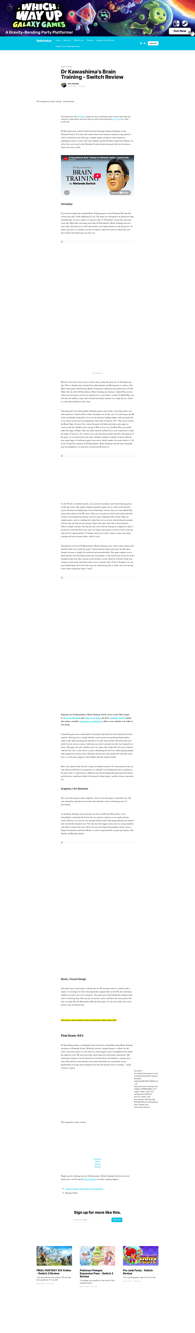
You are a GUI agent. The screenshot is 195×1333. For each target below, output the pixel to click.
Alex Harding (73, 84)
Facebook (97, 1159)
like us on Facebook (71, 717)
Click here (116, 119)
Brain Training (66, 67)
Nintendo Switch (117, 717)
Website (97, 1164)
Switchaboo (44, 41)
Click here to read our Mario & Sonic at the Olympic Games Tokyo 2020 (88, 1020)
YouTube (97, 1167)
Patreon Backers (90, 1179)
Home (58, 40)
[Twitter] (144, 43)
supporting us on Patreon (90, 721)
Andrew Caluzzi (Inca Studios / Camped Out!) (84, 1188)
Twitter (97, 1161)
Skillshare (81, 117)
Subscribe (153, 43)
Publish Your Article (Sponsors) (68, 46)
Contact (90, 40)
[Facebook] (141, 43)
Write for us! (79, 40)
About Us (67, 40)
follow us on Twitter (93, 717)
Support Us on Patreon (105, 40)
